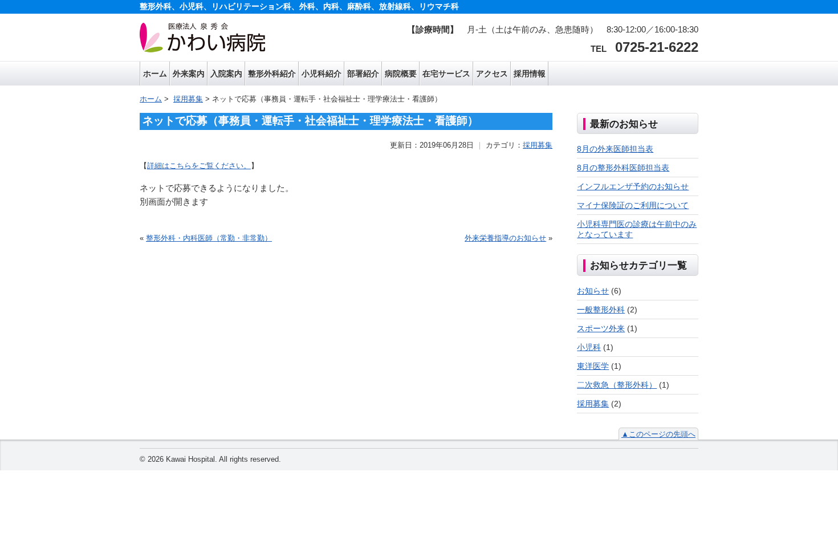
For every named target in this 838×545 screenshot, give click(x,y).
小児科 (589, 347)
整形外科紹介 (272, 73)
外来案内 (189, 73)
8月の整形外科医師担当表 (623, 167)
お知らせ (593, 290)
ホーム (155, 73)
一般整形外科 (601, 309)
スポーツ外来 (601, 328)
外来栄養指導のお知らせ (505, 238)
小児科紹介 (321, 73)
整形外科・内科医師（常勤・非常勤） (209, 238)
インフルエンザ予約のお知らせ (633, 186)
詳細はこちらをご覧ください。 (199, 165)
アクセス (492, 73)
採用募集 (537, 145)
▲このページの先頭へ (658, 434)
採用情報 (530, 73)
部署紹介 (363, 73)
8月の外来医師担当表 (615, 148)
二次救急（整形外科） (617, 384)
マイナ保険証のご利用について (633, 205)
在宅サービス (446, 73)
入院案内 (226, 73)
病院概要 (401, 73)
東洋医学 (593, 366)
